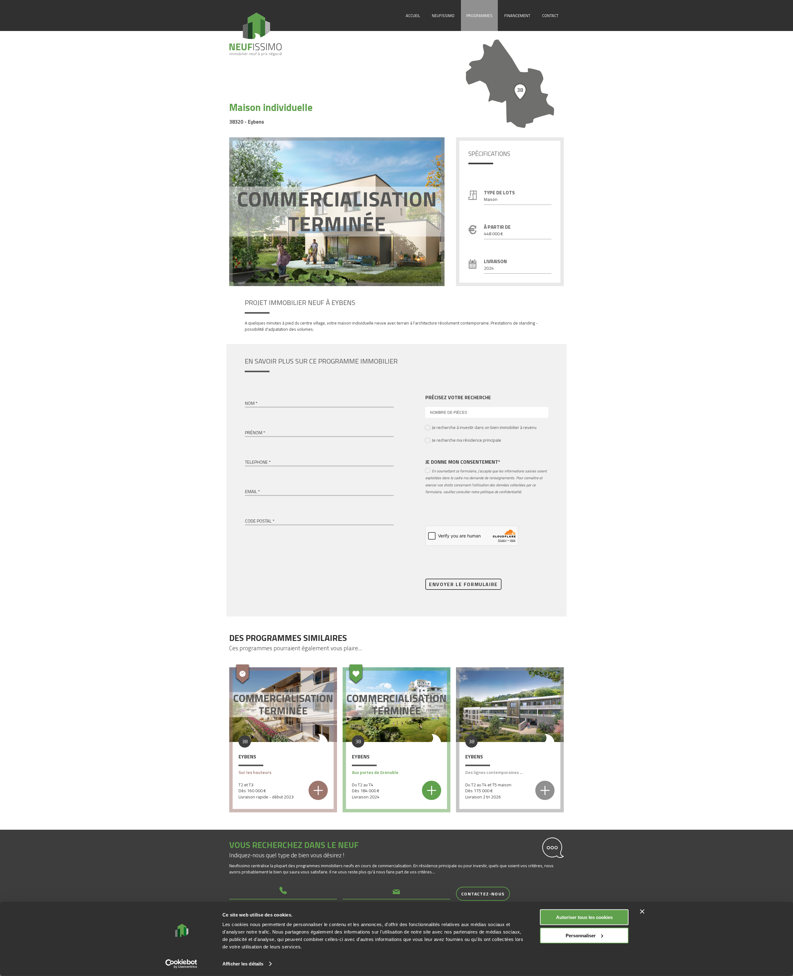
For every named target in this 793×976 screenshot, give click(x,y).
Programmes (479, 15)
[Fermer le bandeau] (642, 911)
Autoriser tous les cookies (584, 917)
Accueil (413, 15)
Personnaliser (581, 935)
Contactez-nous (483, 893)
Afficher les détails (242, 963)
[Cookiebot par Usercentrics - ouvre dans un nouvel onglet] (181, 964)
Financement (517, 15)
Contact (550, 15)
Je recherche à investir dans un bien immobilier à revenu (484, 427)
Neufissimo (443, 15)
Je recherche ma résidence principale (466, 440)
